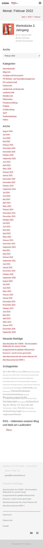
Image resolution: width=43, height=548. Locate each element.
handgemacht (14, 378)
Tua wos (21, 408)
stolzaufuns (32, 401)
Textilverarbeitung (9, 116)
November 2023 (9, 216)
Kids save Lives (16, 381)
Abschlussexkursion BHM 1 (14, 360)
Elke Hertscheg (23, 38)
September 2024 (9, 189)
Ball (24, 371)
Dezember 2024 (9, 179)
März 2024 (7, 206)
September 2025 (9, 158)
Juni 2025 (6, 162)
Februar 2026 (8, 145)
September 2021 (9, 261)
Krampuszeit (6, 384)
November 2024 (9, 182)
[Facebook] (37, 533)
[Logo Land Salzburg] (14, 3)
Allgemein (6, 72)
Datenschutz (8, 520)
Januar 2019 (7, 325)
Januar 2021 (7, 267)
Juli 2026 (6, 135)
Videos (5, 120)
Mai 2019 (6, 315)
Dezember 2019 (9, 301)
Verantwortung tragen (12, 411)
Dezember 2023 (9, 213)
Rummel (29, 398)
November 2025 (9, 152)
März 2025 (7, 169)
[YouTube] (31, 533)
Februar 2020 (8, 295)
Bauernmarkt (30, 372)
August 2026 (8, 131)
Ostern (35, 388)
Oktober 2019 (8, 308)
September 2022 (9, 247)
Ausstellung (19, 372)
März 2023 (7, 237)
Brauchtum (6, 375)
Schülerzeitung (8, 109)
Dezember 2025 (9, 148)
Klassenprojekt (25, 381)
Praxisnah (26, 394)
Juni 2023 (6, 227)
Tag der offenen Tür (11, 405)
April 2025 (7, 165)
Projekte (6, 106)
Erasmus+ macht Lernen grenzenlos (17, 353)
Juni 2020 (6, 288)
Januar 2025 (7, 175)
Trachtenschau (7, 408)
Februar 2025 (8, 172)
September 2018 (9, 332)
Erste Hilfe (13, 375)
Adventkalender (9, 69)
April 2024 (7, 203)
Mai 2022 (6, 250)
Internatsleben (7, 381)
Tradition (14, 408)
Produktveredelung (10, 103)
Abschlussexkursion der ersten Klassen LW (20, 356)
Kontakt (6, 526)
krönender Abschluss (17, 384)
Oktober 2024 (8, 186)
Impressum (7, 515)
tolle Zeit (29, 405)
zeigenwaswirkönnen (12, 414)
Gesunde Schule (34, 375)
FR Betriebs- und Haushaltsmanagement (19, 79)
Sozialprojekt (10, 401)
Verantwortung (29, 408)
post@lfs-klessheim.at (15, 475)
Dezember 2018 (9, 329)
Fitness (18, 375)
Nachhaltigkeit (18, 388)
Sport (5, 113)
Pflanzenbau (7, 99)
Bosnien (37, 372)
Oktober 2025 (8, 155)
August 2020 (8, 281)
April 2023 (7, 233)
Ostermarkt (27, 388)
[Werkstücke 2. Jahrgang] (8, 29)
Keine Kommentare (25, 41)
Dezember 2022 (9, 244)
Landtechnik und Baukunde (13, 89)
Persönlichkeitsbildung (13, 394)
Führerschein (25, 375)
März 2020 (7, 291)
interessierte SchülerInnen (25, 378)
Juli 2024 (6, 193)
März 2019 (7, 322)
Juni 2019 (6, 312)
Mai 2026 (6, 141)
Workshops (32, 411)
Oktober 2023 (8, 220)
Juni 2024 (6, 196)
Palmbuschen (7, 391)
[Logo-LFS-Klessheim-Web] (5, 3)
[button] (40, 3)
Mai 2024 (6, 199)
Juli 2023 (6, 223)
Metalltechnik (8, 96)
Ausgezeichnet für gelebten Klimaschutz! (19, 350)
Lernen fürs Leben (8, 388)
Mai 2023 (6, 230)
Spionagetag (21, 402)
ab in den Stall (9, 371)
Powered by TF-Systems (21, 544)
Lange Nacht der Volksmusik (31, 384)
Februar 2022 (8, 257)
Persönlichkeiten (20, 391)
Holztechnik (7, 86)
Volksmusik (25, 411)
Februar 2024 (8, 209)
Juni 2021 (6, 264)
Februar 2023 (8, 240)
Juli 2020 (6, 284)
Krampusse (33, 381)
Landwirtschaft (8, 92)
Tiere (23, 405)
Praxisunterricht (15, 398)
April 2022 (7, 254)
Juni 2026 (6, 138)
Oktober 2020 (8, 274)
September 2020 (9, 278)
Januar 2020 (7, 298)
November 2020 (9, 271)
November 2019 (9, 305)
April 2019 (7, 318)
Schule (35, 398)
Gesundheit (6, 378)
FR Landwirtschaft (10, 82)
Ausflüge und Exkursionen (13, 75)
